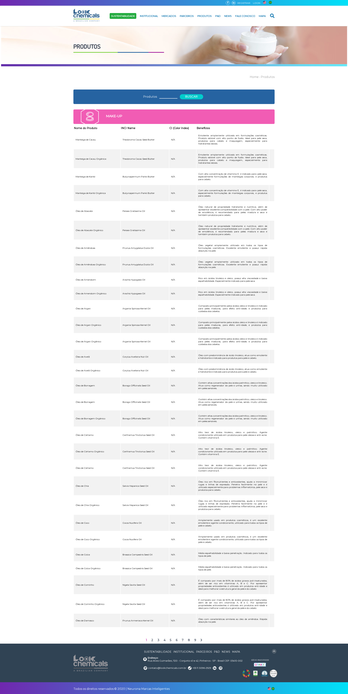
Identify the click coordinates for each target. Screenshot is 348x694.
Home (254, 77)
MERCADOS (169, 15)
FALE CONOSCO (245, 15)
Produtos (150, 96)
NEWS (228, 15)
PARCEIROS (187, 15)
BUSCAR (191, 96)
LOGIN (256, 3)
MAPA (262, 15)
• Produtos (267, 77)
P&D (218, 15)
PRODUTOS (204, 15)
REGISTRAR (243, 3)
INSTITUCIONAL (149, 15)
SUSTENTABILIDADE (123, 15)
